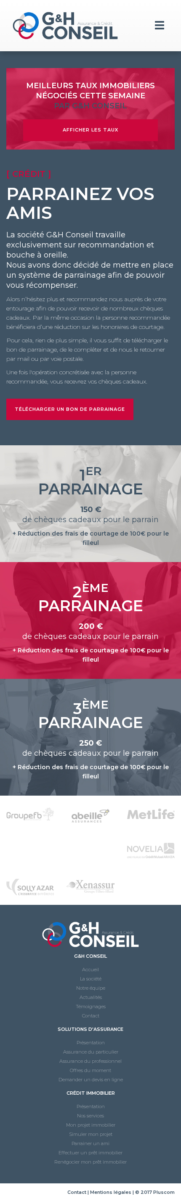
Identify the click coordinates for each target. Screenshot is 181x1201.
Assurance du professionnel (90, 1061)
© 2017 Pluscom (155, 1192)
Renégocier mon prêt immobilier (90, 1162)
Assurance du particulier (90, 1052)
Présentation (91, 1043)
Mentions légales (110, 1192)
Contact (90, 1016)
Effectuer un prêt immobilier (90, 1153)
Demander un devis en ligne (91, 1080)
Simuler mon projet (90, 1134)
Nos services (90, 1116)
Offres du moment (90, 1070)
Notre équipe (90, 988)
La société (90, 979)
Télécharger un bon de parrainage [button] (70, 409)
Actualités (91, 997)
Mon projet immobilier (90, 1125)
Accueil (90, 969)
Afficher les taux (90, 130)
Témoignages (91, 1006)
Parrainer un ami (90, 1143)
